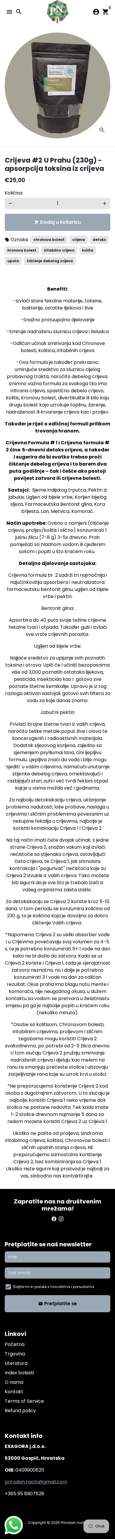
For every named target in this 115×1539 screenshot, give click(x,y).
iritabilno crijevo (59, 250)
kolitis (87, 250)
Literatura (16, 1363)
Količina (13, 192)
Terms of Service (24, 1401)
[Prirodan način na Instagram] (61, 1219)
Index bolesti (19, 1372)
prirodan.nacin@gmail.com (36, 1481)
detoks (99, 239)
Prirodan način (74, 1522)
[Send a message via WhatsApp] (13, 1525)
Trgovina (15, 1353)
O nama (14, 1382)
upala (13, 260)
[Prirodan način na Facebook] (54, 1219)
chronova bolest (49, 239)
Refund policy (20, 1410)
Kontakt (14, 1391)
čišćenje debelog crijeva (50, 260)
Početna (14, 1344)
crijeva (78, 239)
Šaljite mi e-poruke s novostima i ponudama (53, 1286)
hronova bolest (21, 250)
